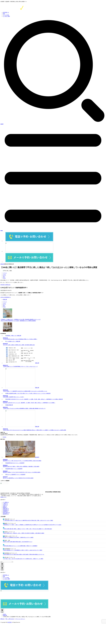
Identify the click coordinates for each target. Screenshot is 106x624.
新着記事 (2, 264)
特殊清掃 (6, 510)
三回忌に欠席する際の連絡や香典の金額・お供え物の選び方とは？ (17, 541)
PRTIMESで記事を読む (5, 284)
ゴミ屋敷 (6, 502)
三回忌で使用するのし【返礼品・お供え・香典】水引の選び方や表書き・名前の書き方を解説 (23, 533)
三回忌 (5, 504)
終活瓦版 (10, 622)
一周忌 (5, 503)
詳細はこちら (3, 497)
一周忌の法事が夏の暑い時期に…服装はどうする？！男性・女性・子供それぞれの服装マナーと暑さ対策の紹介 (27, 528)
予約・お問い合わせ (9, 618)
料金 (4, 13)
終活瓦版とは (6, 12)
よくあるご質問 (6, 16)
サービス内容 (6, 15)
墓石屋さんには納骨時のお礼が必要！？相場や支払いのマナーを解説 (18, 537)
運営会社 (2, 618)
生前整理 (5, 511)
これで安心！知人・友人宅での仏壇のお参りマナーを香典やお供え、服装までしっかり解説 (23, 558)
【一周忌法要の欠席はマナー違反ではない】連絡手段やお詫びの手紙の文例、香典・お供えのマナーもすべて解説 (28, 520)
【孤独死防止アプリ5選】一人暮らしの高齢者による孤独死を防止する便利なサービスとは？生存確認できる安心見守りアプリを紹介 (32, 524)
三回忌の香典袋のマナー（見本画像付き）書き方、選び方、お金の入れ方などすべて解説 (22, 550)
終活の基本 (6, 512)
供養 (5, 506)
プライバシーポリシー (20, 618)
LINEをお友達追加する (5, 297)
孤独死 (5, 507)
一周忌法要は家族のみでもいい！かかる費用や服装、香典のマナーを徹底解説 (20, 545)
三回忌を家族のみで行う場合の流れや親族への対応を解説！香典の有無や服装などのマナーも (23, 554)
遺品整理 (6, 513)
